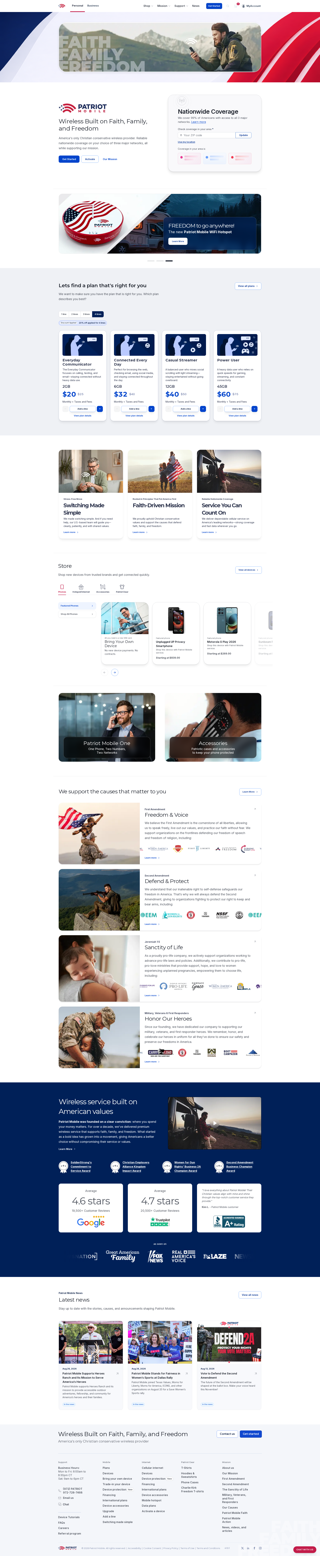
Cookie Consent (152, 1548)
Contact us (227, 1433)
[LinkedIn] (248, 1548)
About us (228, 1467)
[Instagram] (260, 1548)
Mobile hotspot (151, 1500)
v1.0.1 (227, 1548)
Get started (251, 1433)
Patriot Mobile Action (231, 1520)
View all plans (246, 286)
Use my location (186, 142)
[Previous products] (104, 672)
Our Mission (110, 159)
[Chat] (76, 1504)
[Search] (228, 6)
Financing (109, 1495)
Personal (77, 5)
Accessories (102, 592)
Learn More (248, 792)
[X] (242, 1548)
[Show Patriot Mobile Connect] (169, 261)
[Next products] (114, 672)
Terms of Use (187, 1548)
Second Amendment (235, 1484)
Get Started (214, 6)
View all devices (246, 570)
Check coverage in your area (196, 129)
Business (93, 5)
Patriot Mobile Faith (235, 1512)
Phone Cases (189, 1482)
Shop (147, 6)
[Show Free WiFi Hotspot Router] (160, 261)
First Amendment (233, 1478)
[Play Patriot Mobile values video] (214, 1123)
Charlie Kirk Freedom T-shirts (192, 1489)
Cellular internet (152, 1467)
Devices (108, 1473)
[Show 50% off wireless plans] (150, 261)
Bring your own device (117, 1478)
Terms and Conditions (208, 1548)
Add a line (83, 409)
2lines (74, 314)
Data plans (149, 1505)
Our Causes (230, 1507)
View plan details (82, 415)
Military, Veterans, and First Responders (234, 1498)
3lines (86, 314)
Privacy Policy (170, 1548)
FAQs (61, 1522)
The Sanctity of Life (235, 1489)
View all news (250, 1294)
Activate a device (153, 1511)
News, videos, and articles (234, 1529)
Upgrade (108, 1511)
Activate (90, 159)
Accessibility (134, 1548)
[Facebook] (254, 1548)
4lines (98, 314)
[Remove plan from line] (65, 409)
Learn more (198, 122)
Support (179, 6)
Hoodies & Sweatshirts (189, 1475)
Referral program (69, 1533)
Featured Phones (69, 605)
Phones (62, 592)
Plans (106, 1467)
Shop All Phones (69, 614)
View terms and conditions (222, 241)
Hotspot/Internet (81, 592)
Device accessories (116, 1505)
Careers (63, 1528)
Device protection (118, 1489)
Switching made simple (118, 1522)
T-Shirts (186, 1467)
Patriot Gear (122, 592)
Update (243, 135)
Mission (162, 6)
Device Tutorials (69, 1517)
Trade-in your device (116, 1484)
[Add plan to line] (100, 409)
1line (63, 314)
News (196, 6)
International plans (115, 1500)
